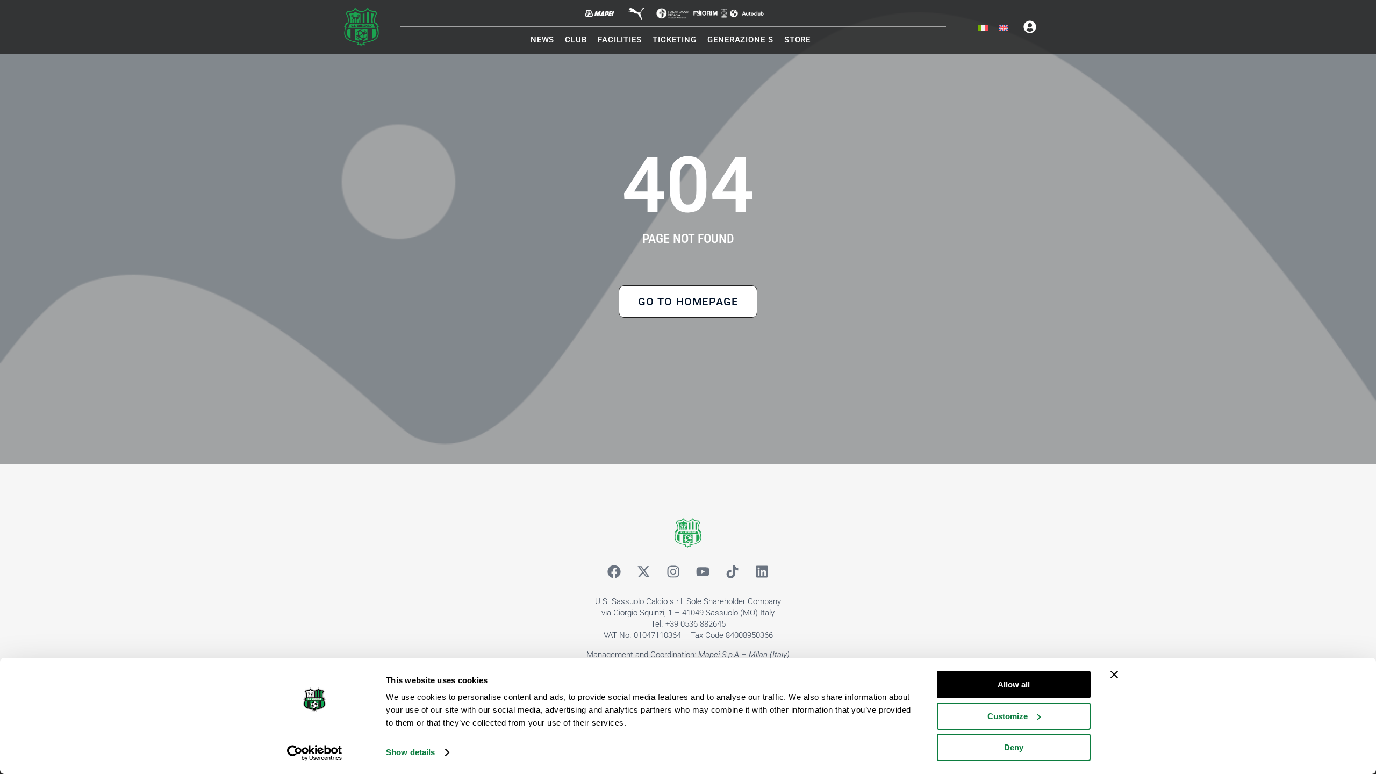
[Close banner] (1114, 674)
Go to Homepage (688, 301)
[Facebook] (614, 571)
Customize (1007, 716)
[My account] (1029, 26)
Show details (410, 752)
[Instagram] (673, 571)
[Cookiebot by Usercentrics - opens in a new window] (315, 753)
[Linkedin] (762, 571)
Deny (1013, 747)
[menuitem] (983, 28)
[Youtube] (703, 571)
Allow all (1014, 684)
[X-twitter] (643, 571)
